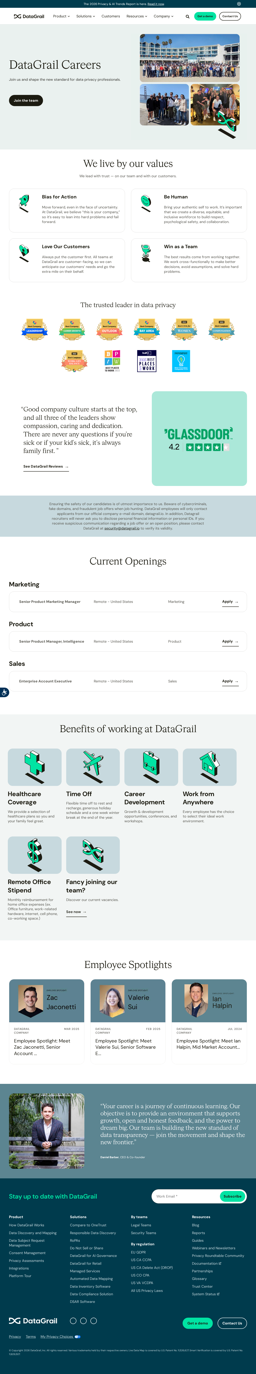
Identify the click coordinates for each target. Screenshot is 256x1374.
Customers (111, 16)
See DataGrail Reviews (43, 466)
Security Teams (143, 1233)
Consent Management (27, 1253)
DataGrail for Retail (85, 1263)
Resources (135, 16)
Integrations (19, 1268)
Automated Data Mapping (91, 1278)
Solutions (84, 16)
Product (59, 16)
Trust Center (202, 1286)
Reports (198, 1233)
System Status (204, 1294)
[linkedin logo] (83, 1321)
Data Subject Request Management (27, 1243)
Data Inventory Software (90, 1286)
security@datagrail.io (122, 528)
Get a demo (205, 16)
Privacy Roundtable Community (218, 1255)
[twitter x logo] (73, 1321)
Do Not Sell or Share (86, 1248)
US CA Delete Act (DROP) (152, 1267)
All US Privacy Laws (147, 1290)
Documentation (205, 1263)
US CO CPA (140, 1275)
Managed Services (85, 1271)
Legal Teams (141, 1225)
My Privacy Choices (57, 1336)
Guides (198, 1240)
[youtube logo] (93, 1321)
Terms (31, 1336)
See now (73, 911)
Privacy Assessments (26, 1260)
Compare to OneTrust (88, 1225)
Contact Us (230, 16)
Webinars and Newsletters (213, 1248)
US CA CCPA (141, 1260)
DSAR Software (82, 1301)
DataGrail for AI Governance (93, 1255)
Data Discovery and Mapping (33, 1233)
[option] (128, 438)
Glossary (199, 1278)
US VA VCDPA (142, 1282)
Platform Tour (20, 1275)
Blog (195, 1225)
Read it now (156, 4)
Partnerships (202, 1271)
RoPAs (75, 1240)
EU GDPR (138, 1252)
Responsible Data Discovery (93, 1233)
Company (162, 16)
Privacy (15, 1336)
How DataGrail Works (26, 1225)
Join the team (26, 100)
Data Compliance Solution (91, 1294)
